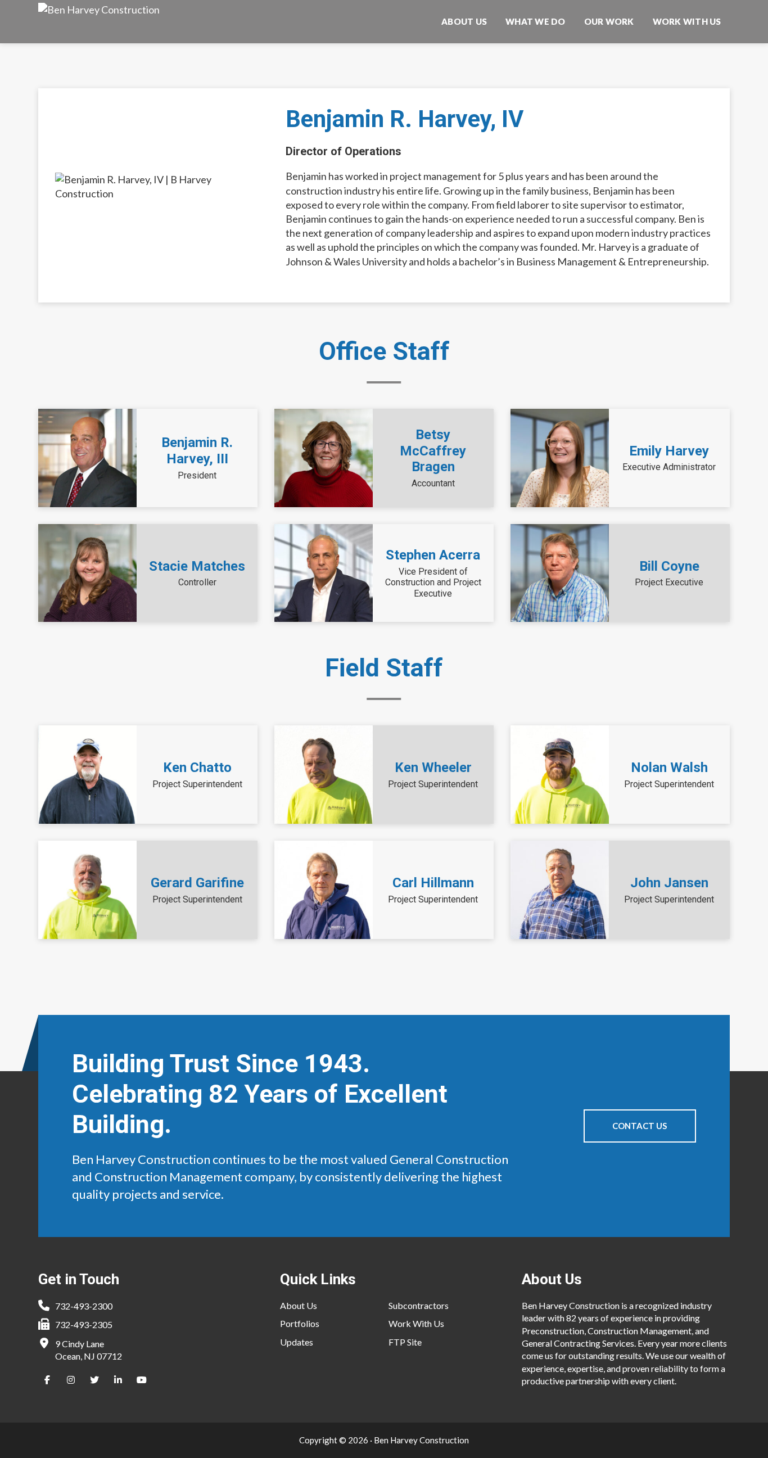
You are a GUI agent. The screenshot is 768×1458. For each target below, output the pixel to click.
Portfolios (299, 1323)
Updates (296, 1342)
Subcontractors (418, 1305)
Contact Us (639, 1126)
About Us (298, 1305)
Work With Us (416, 1323)
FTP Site (405, 1342)
